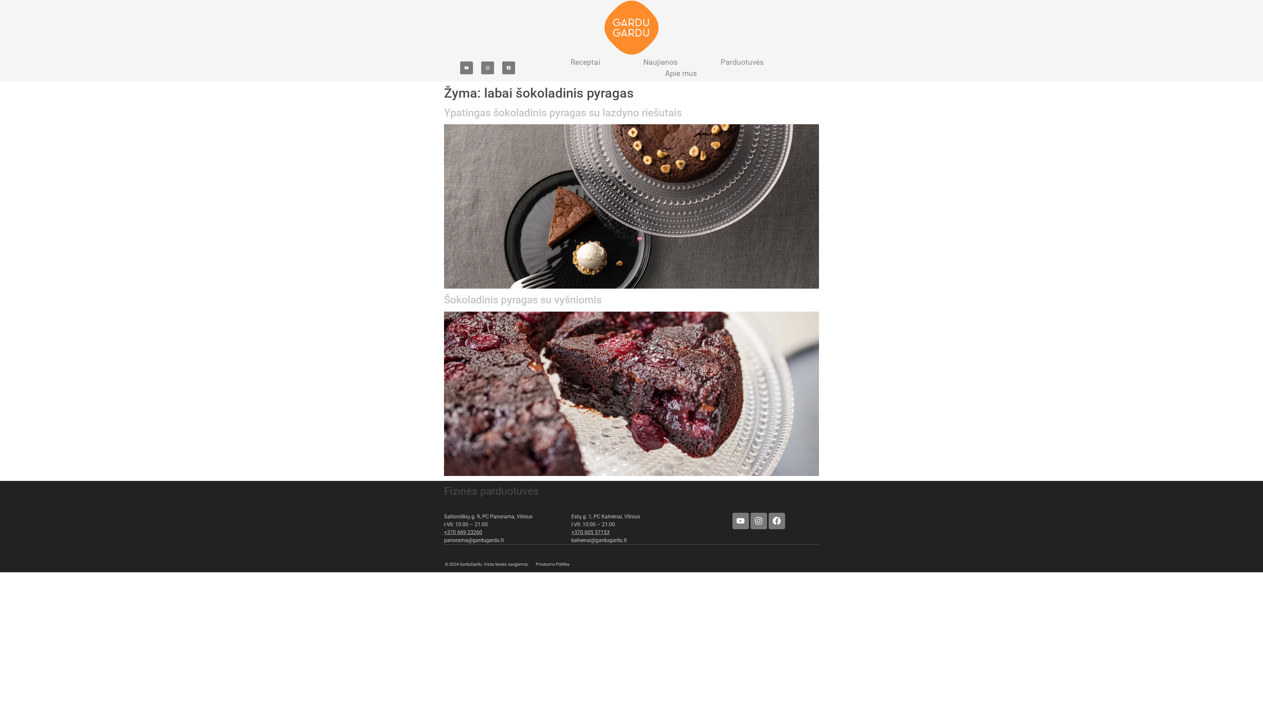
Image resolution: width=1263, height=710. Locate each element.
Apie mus (681, 73)
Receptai (585, 62)
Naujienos (660, 62)
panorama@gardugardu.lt (474, 540)
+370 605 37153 (590, 532)
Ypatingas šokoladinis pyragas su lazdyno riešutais (563, 112)
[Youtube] (466, 67)
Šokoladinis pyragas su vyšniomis (523, 300)
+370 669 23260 (463, 532)
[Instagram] (487, 67)
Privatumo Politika (552, 564)
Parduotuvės (742, 62)
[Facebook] (508, 67)
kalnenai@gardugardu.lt (599, 540)
